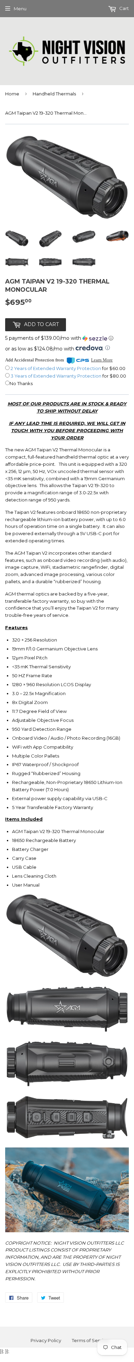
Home (12, 93)
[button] (59, 338)
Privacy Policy (46, 1340)
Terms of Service (90, 1340)
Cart (123, 8)
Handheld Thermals (54, 93)
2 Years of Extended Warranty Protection (56, 368)
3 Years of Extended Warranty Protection (56, 376)
